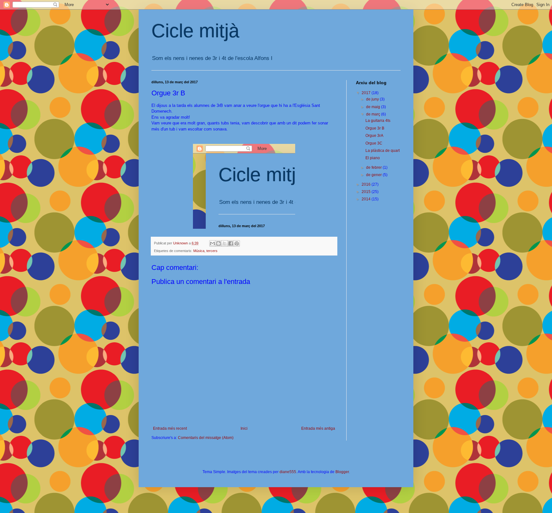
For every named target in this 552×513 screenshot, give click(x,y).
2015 (367, 192)
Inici (244, 428)
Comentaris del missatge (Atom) (206, 437)
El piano (372, 158)
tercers (212, 251)
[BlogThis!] (218, 243)
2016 (367, 184)
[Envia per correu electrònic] (212, 243)
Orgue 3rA (374, 135)
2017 (367, 93)
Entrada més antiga (318, 428)
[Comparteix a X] (224, 243)
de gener (374, 175)
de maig (373, 107)
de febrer (374, 167)
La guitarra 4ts (377, 120)
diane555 (288, 472)
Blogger (342, 472)
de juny (373, 99)
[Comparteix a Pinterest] (237, 243)
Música (198, 251)
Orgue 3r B (374, 128)
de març (373, 114)
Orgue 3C (373, 143)
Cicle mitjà (195, 30)
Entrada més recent (170, 428)
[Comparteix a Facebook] (230, 243)
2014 (367, 199)
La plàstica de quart (382, 150)
